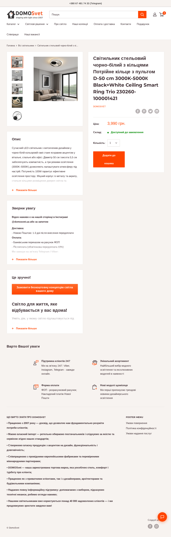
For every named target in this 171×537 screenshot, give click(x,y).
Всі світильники (26, 45)
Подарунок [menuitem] (143, 24)
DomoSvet (99, 106)
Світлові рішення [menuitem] (35, 24)
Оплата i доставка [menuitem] (104, 24)
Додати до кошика (109, 159)
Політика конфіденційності (141, 428)
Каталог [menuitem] (11, 24)
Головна (11, 45)
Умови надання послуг (139, 433)
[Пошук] (142, 14)
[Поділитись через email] (156, 111)
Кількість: (99, 142)
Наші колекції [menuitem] (80, 24)
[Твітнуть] (150, 111)
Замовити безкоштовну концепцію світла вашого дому (45, 289)
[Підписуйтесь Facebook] (150, 526)
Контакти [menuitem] (126, 24)
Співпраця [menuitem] (13, 34)
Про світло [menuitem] (60, 24)
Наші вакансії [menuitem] (32, 34)
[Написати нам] (162, 517)
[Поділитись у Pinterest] (144, 111)
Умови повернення (136, 423)
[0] (161, 15)
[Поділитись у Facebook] (137, 111)
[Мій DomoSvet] (154, 14)
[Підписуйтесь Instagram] (156, 526)
